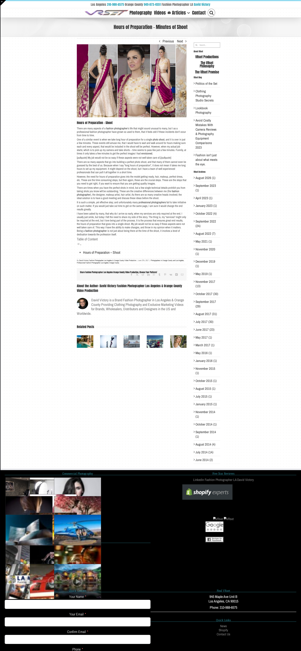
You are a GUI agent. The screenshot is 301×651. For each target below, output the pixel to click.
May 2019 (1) (203, 274)
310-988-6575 (115, 4)
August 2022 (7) (205, 233)
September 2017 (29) (205, 304)
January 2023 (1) (206, 205)
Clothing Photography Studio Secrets (204, 96)
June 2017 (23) (204, 329)
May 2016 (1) (203, 353)
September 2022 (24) (205, 223)
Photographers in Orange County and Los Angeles (167, 260)
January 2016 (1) (206, 360)
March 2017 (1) (204, 345)
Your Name (76, 596)
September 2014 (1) (205, 434)
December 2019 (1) (205, 263)
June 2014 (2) (204, 460)
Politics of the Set (206, 83)
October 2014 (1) (206, 424)
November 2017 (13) (205, 283)
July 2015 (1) (203, 396)
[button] (211, 12)
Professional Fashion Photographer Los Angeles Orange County (98, 263)
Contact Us (223, 634)
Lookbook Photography (203, 110)
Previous (168, 41)
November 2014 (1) (205, 414)
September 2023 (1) (205, 187)
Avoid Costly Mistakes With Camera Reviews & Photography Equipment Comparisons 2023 (206, 134)
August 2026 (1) (205, 178)
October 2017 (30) (206, 294)
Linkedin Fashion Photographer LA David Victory (223, 479)
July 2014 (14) (204, 452)
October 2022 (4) (206, 213)
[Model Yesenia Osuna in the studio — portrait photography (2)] (77, 495)
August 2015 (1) (205, 388)
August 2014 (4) (205, 444)
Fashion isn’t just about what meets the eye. (206, 159)
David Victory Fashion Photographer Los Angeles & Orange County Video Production (107, 260)
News (223, 626)
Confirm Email (76, 632)
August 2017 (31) (206, 314)
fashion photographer (117, 128)
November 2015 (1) (205, 370)
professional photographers (152, 202)
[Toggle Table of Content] (79, 244)
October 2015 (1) (206, 381)
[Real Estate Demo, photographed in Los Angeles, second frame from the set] (77, 581)
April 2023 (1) (203, 198)
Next (180, 41)
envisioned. (147, 153)
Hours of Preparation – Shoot (101, 252)
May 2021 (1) (203, 241)
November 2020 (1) (205, 251)
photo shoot (158, 139)
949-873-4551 (152, 4)
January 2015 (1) (206, 404)
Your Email (76, 614)
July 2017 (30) (204, 321)
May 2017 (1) (203, 337)
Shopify (223, 630)
